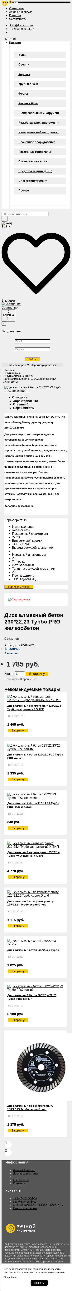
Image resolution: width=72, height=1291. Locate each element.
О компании (21, 1180)
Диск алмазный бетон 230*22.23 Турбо (33, 949)
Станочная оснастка (32, 161)
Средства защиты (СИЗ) (35, 171)
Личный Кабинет (24, 1170)
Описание (19, 397)
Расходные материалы (34, 151)
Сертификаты (24, 408)
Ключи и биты (28, 103)
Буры (22, 54)
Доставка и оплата (25, 1173)
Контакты (19, 1183)
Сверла (23, 64)
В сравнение (28, 679)
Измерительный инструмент (38, 132)
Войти (32, 359)
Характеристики (25, 401)
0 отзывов (11, 638)
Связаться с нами (25, 1208)
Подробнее (10, 1277)
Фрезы (23, 93)
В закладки (11, 679)
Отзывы (20, 404)
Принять (39, 1283)
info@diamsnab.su (24, 1201)
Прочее (23, 190)
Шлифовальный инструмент (38, 113)
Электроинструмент (32, 180)
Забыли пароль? (18, 365)
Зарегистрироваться (44, 365)
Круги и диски (28, 83)
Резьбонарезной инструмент (38, 122)
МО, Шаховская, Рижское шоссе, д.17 (38, 1204)
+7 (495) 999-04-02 (25, 1198)
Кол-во (9, 673)
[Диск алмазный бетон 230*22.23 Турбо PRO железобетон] (36, 390)
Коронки (24, 74)
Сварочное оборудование (36, 142)
